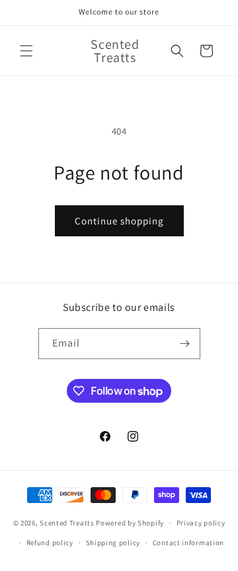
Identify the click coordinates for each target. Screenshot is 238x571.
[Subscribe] (185, 343)
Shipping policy (113, 542)
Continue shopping (119, 221)
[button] (26, 50)
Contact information (188, 542)
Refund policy (49, 542)
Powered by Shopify (130, 522)
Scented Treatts (67, 522)
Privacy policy (201, 522)
